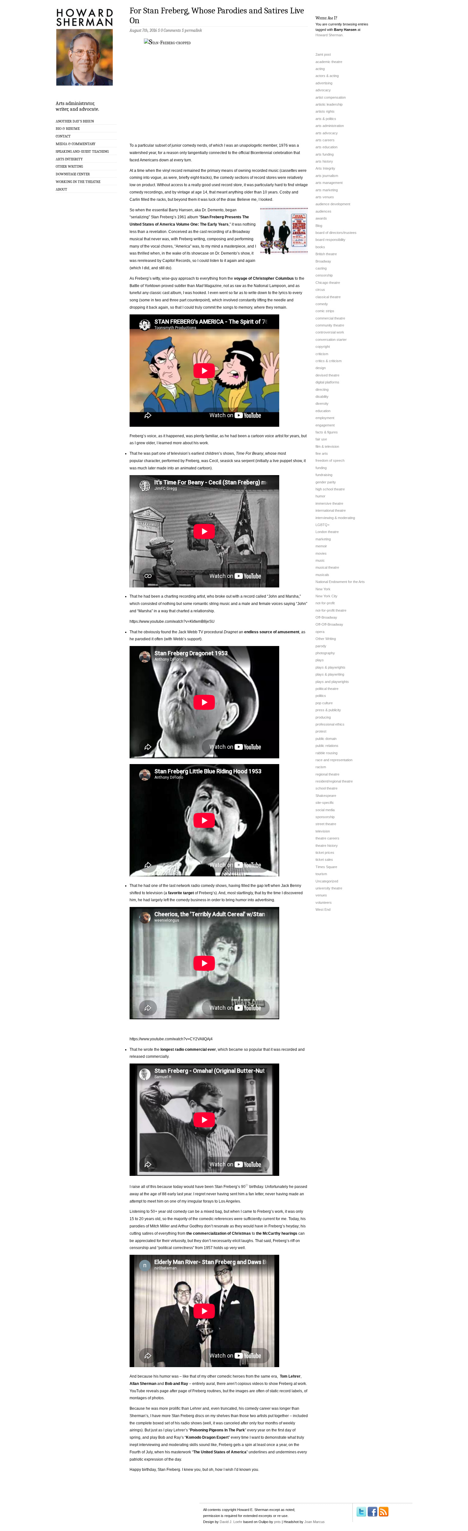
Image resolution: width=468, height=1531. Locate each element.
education (323, 411)
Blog (319, 226)
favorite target (181, 893)
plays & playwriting (330, 674)
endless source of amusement (271, 632)
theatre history (327, 845)
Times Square (326, 867)
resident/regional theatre (334, 781)
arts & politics (326, 119)
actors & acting (327, 76)
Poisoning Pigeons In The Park (217, 1430)
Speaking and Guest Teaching (82, 151)
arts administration (330, 126)
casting (321, 268)
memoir (321, 546)
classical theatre (328, 297)
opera (320, 632)
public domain (326, 739)
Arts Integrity (69, 159)
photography (325, 653)
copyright (323, 346)
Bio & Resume (68, 128)
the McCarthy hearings (276, 1233)
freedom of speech (330, 460)
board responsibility (330, 240)
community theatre (330, 325)
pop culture (324, 703)
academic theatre (329, 62)
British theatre (326, 254)
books (320, 247)
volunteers (324, 902)
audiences (323, 211)
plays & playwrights (330, 667)
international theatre (331, 510)
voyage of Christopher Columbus (264, 278)
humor (320, 496)
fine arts (322, 453)
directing (322, 389)
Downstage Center (73, 174)
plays (320, 660)
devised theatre (327, 375)
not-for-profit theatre (331, 610)
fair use (321, 439)
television (323, 831)
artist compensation (331, 97)
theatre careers (327, 838)
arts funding (325, 154)
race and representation (334, 760)
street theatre (326, 824)
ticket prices (325, 852)
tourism (321, 874)
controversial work (330, 332)
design (321, 368)
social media (325, 810)
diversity (322, 403)
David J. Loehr (231, 1522)
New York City (326, 596)
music (320, 560)
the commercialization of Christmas (218, 1233)
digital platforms (327, 382)
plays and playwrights (332, 682)
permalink (193, 30)
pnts (277, 1522)
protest (321, 731)
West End (323, 909)
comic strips (325, 311)
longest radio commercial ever (188, 1049)
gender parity (326, 482)
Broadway (323, 261)
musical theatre (327, 567)
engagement (325, 425)
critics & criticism (329, 361)
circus (320, 289)
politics (321, 696)
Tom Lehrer (290, 1376)
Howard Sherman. (330, 35)
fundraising (324, 475)
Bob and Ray (176, 1383)
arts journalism (327, 176)
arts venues (325, 197)
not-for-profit (325, 603)
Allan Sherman (143, 1383)
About (61, 189)
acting (320, 69)
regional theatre (327, 774)
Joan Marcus (314, 1522)
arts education (326, 147)
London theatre (327, 532)
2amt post (323, 54)
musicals (322, 575)
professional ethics (330, 724)
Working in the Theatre (78, 181)
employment (325, 418)
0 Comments (171, 30)
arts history (324, 161)
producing (323, 717)
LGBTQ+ (323, 525)
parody (321, 646)
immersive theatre (329, 503)
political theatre (327, 689)
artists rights (325, 111)
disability (322, 396)
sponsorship (325, 817)
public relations (327, 746)
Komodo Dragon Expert (207, 1437)
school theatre (326, 788)
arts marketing (327, 190)
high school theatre (330, 489)
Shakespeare (326, 795)
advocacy (323, 90)
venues (321, 895)
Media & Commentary (76, 144)
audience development (333, 204)
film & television (327, 446)
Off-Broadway (326, 617)
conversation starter (331, 339)
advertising (324, 83)
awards (321, 218)
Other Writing (69, 166)
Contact (63, 136)
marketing (323, 539)
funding (321, 468)
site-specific (325, 802)
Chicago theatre (328, 282)
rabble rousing (326, 753)
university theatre (329, 888)
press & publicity (328, 710)
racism (321, 767)
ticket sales (324, 859)
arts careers (325, 140)
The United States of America (219, 1452)
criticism (322, 354)
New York (323, 589)
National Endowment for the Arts (340, 582)
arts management (329, 183)
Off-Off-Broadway (329, 624)
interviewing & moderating (335, 518)
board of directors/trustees (336, 233)
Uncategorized (327, 881)
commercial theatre (330, 318)
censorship (324, 275)
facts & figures (327, 432)
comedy (322, 304)
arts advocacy (327, 133)
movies (321, 553)
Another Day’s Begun (75, 121)
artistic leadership (329, 104)
